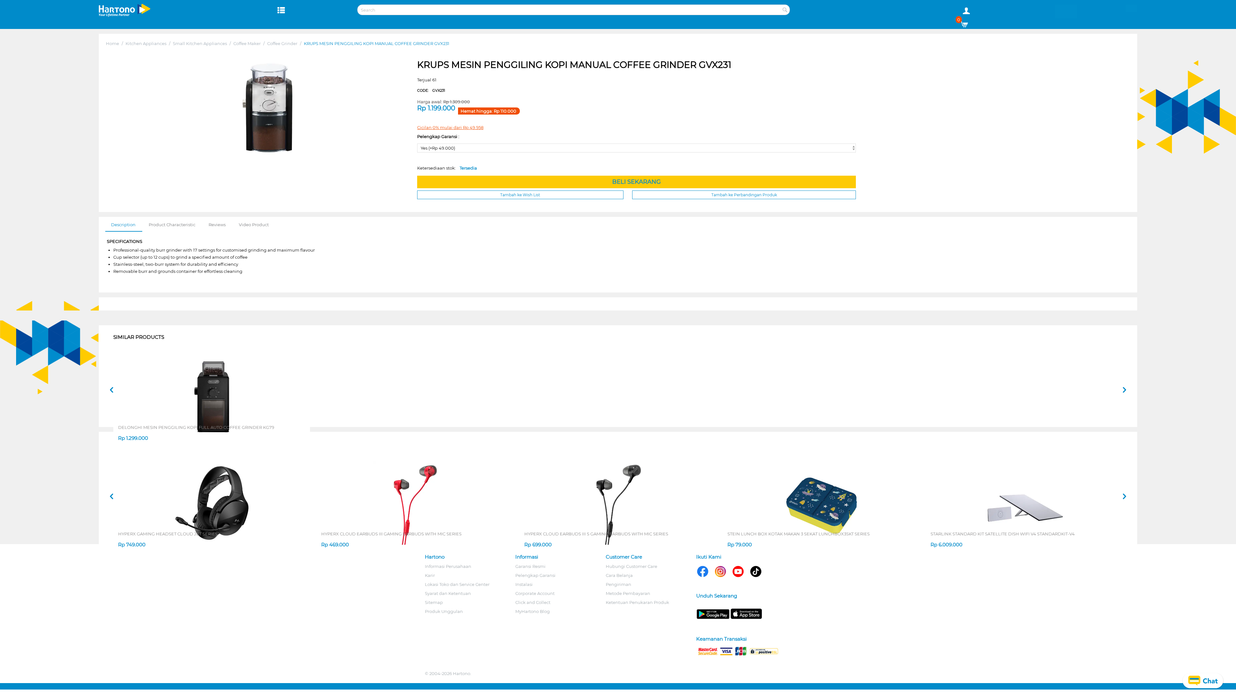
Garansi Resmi (530, 566)
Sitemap (434, 602)
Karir (430, 575)
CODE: (431, 90)
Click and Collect (532, 602)
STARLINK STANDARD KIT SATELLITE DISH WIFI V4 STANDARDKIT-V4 (1003, 533)
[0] (966, 22)
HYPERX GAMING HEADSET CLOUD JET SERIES (168, 533)
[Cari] (785, 10)
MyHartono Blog (532, 611)
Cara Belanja (619, 575)
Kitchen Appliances (146, 43)
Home (112, 43)
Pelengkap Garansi (535, 575)
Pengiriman (618, 584)
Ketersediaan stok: (447, 168)
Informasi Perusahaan (448, 566)
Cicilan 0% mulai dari (450, 127)
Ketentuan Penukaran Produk (637, 602)
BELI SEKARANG (636, 181)
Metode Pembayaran (628, 593)
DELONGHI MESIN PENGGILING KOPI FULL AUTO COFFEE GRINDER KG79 (196, 427)
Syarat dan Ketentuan (448, 593)
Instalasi (524, 584)
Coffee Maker (247, 43)
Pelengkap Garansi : (438, 136)
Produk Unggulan (444, 611)
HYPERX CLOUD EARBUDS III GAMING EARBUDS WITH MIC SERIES (391, 533)
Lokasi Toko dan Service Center (457, 584)
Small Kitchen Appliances (200, 43)
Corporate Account (535, 593)
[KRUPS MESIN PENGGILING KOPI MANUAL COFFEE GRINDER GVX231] (267, 107)
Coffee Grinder (282, 43)
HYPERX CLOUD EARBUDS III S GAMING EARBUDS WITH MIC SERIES (596, 533)
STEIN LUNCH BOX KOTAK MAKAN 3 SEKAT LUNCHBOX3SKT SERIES (798, 533)
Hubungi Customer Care (631, 566)
